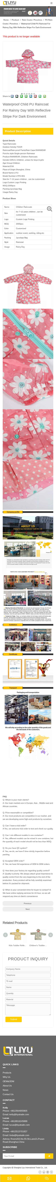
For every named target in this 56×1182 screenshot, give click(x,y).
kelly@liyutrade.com (19, 1114)
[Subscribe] (49, 1156)
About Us (7, 1086)
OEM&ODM (8, 1081)
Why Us (6, 1077)
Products (7, 1073)
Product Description (18, 131)
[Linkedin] (47, 1172)
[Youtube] (43, 1172)
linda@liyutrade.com (19, 1135)
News (5, 1090)
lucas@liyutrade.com (19, 1125)
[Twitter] (51, 1172)
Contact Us (8, 1094)
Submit (13, 1019)
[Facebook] (40, 1172)
